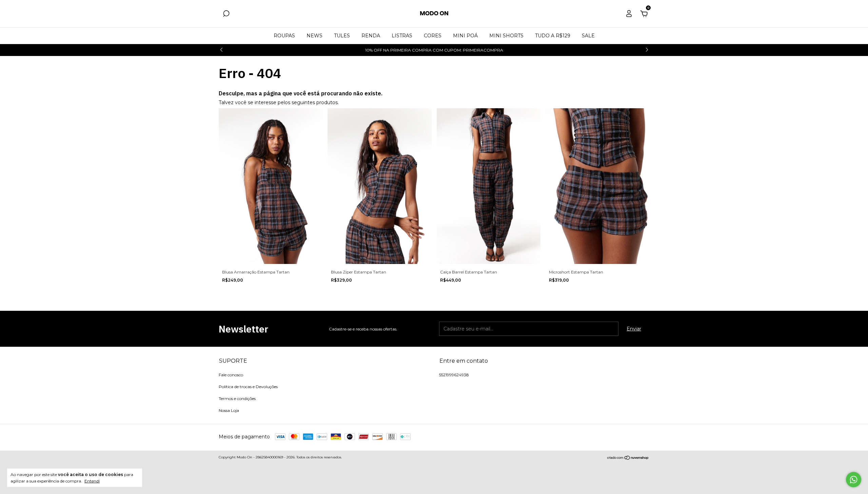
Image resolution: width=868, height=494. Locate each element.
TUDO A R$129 (552, 36)
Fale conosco (231, 374)
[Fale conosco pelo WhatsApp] (853, 479)
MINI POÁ (465, 36)
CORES (432, 36)
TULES (342, 36)
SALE (588, 36)
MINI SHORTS (506, 36)
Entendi (92, 480)
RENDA (370, 36)
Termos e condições (237, 398)
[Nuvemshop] (628, 458)
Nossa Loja (229, 410)
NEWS (314, 36)
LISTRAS (402, 36)
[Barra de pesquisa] (226, 14)
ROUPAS (284, 36)
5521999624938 (454, 374)
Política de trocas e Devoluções (248, 386)
